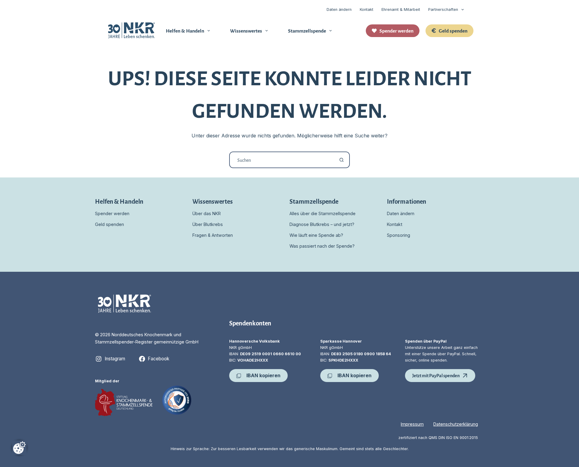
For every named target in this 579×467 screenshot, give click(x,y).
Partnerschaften (443, 9)
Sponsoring (398, 235)
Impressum (412, 424)
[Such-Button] (341, 160)
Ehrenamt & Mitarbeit (400, 9)
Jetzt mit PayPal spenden (436, 375)
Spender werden (396, 30)
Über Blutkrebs (207, 224)
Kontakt (366, 9)
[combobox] (282, 160)
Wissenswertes (246, 30)
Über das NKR (206, 213)
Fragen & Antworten (212, 235)
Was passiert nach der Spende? (322, 246)
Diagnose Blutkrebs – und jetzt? (322, 224)
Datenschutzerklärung (455, 424)
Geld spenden (453, 30)
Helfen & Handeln (185, 30)
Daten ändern (339, 9)
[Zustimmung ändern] (19, 447)
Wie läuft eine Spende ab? (316, 235)
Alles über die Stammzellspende (323, 213)
